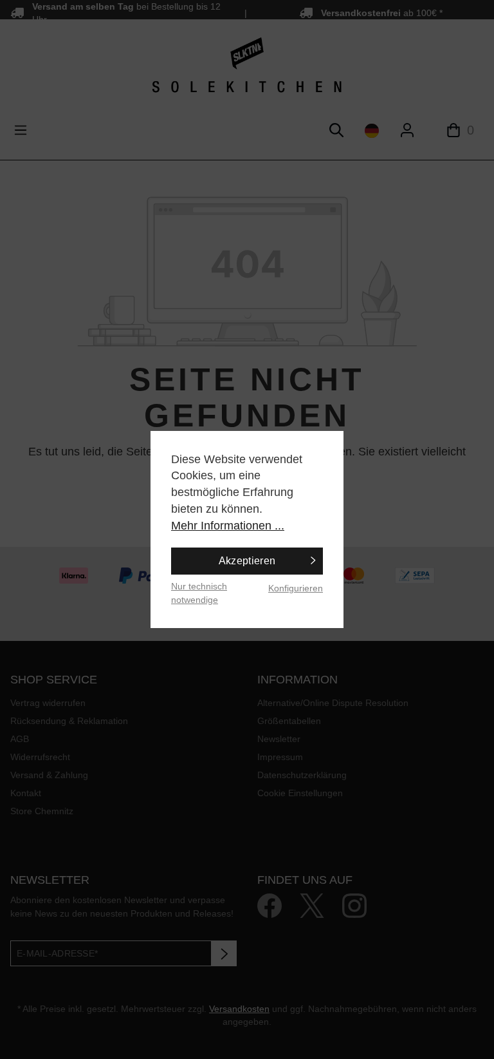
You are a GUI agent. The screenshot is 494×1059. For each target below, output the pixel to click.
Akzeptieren (247, 560)
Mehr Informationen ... (227, 525)
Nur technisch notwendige (199, 593)
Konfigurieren (295, 588)
